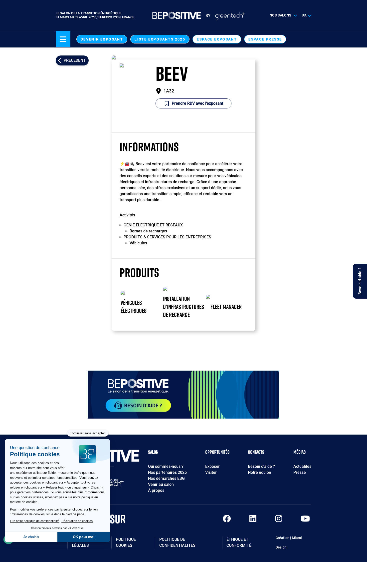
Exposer (212, 466)
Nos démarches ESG (166, 478)
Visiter (211, 472)
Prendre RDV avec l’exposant (197, 103)
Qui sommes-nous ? (166, 466)
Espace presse (265, 39)
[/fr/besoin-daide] (183, 395)
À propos (156, 490)
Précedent (75, 60)
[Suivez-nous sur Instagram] (278, 520)
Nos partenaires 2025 (167, 472)
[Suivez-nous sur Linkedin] (252, 520)
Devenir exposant (102, 39)
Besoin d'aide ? (261, 466)
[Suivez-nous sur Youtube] (305, 520)
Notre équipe (259, 472)
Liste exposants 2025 (160, 39)
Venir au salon (161, 484)
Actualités (302, 466)
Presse (299, 472)
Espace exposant (217, 39)
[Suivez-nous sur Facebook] (227, 520)
